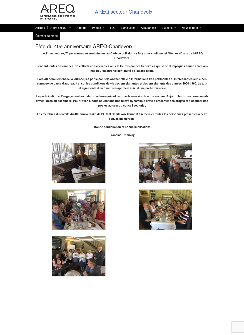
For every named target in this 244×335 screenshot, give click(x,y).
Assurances (148, 28)
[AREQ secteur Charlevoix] (57, 11)
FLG (112, 28)
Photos (96, 28)
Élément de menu (46, 36)
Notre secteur (58, 28)
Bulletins (167, 28)
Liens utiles (128, 28)
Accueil (40, 28)
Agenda (81, 28)
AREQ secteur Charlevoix (123, 11)
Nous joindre (190, 28)
